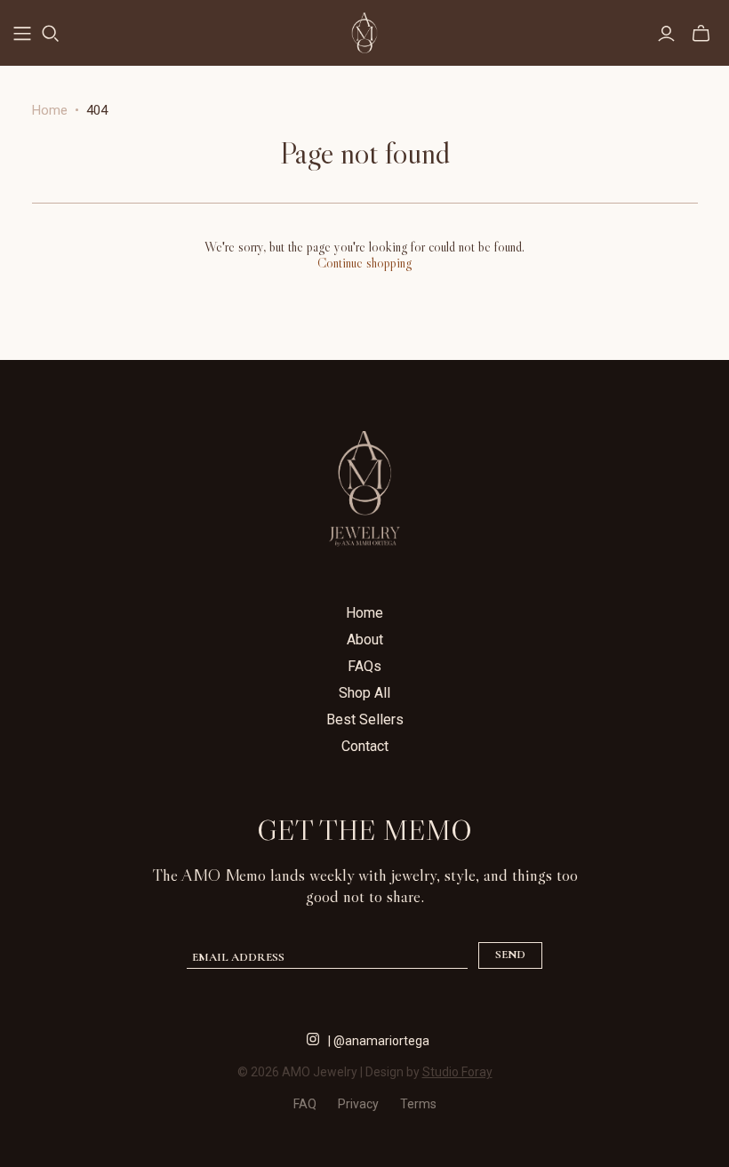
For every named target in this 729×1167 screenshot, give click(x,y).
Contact (365, 746)
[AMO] (364, 33)
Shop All (364, 692)
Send (510, 954)
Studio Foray (457, 1072)
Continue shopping (364, 262)
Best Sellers (365, 719)
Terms (418, 1104)
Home (50, 110)
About (365, 639)
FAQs (364, 666)
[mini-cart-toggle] (701, 34)
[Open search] (51, 34)
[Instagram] (313, 1037)
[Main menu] (22, 34)
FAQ (304, 1104)
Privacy (358, 1104)
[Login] (666, 34)
